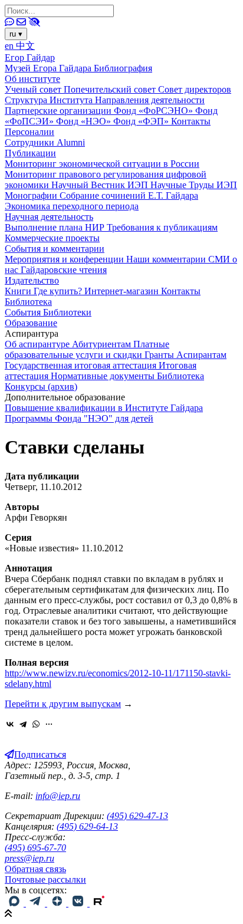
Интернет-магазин (122, 291)
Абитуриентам (102, 344)
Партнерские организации (59, 111)
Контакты (191, 121)
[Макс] (15, 903)
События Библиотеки (48, 312)
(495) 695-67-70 (35, 848)
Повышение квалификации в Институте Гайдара (104, 408)
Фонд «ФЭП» (142, 121)
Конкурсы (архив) (41, 387)
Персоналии (29, 132)
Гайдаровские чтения (64, 270)
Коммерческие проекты (52, 238)
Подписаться (40, 754)
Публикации (30, 153)
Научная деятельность (49, 217)
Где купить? (59, 291)
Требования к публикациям (162, 227)
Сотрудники (31, 142)
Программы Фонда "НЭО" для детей (79, 418)
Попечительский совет (111, 89)
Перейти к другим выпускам (63, 704)
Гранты (160, 355)
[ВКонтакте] (10, 724)
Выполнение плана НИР (56, 227)
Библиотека (28, 302)
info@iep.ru (57, 796)
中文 (25, 46)
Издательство (32, 280)
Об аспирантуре (38, 344)
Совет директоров (194, 89)
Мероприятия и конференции (65, 259)
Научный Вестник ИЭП (100, 185)
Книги (19, 291)
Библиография (123, 68)
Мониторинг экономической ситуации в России (102, 164)
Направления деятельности (150, 100)
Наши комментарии (167, 259)
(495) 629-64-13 (87, 826)
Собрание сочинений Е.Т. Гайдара (129, 195)
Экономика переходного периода (72, 206)
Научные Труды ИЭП (193, 185)
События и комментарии (54, 249)
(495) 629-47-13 (137, 816)
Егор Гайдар (30, 57)
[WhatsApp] (36, 724)
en (10, 46)
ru (15, 33)
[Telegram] (23, 724)
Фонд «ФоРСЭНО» (154, 111)
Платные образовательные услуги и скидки (87, 349)
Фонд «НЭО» (84, 121)
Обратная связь (35, 869)
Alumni (71, 142)
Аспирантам (201, 355)
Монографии (32, 195)
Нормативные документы (104, 376)
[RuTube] (99, 903)
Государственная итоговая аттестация (82, 365)
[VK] (79, 903)
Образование (31, 323)
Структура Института (50, 100)
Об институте (32, 79)
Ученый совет (34, 89)
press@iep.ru (29, 858)
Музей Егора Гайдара (49, 68)
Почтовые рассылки (45, 879)
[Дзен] (57, 903)
